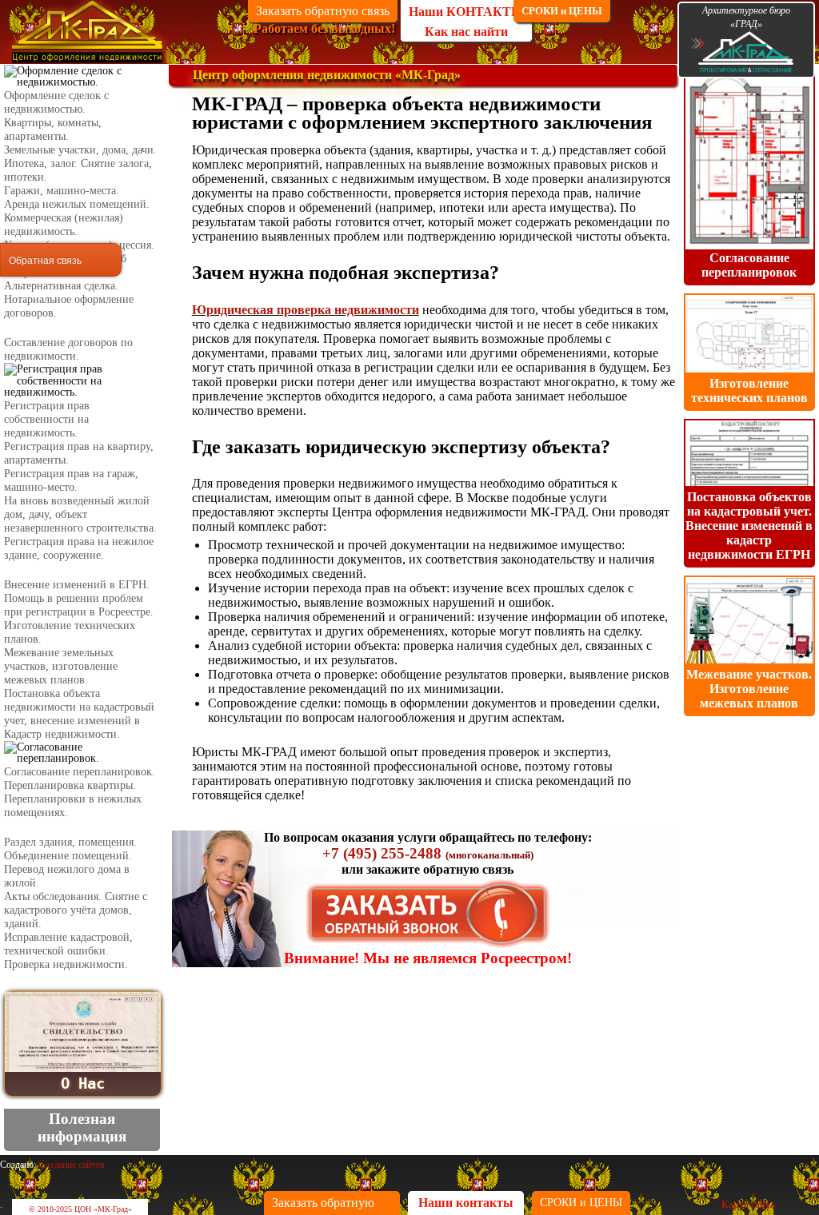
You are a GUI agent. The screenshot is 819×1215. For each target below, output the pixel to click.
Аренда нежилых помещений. (77, 203)
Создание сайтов (71, 1164)
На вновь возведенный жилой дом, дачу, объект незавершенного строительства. (80, 514)
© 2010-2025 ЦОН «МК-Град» (80, 1209)
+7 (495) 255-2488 (381, 853)
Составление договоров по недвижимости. (68, 349)
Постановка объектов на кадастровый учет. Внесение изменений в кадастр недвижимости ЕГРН (749, 525)
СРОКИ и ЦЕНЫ (561, 11)
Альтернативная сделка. (61, 285)
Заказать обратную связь (323, 11)
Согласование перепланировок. (79, 771)
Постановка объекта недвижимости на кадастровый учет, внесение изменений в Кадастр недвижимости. (79, 713)
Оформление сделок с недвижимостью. (56, 102)
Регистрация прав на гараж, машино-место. (71, 480)
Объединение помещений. (68, 855)
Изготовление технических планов (749, 390)
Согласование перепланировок (749, 265)
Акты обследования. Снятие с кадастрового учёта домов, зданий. (75, 910)
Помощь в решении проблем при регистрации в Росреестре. (79, 605)
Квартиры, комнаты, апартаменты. (53, 129)
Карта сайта (748, 1204)
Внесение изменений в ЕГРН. (77, 584)
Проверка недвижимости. (66, 964)
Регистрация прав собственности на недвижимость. (47, 419)
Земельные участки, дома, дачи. (80, 149)
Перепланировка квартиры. (70, 785)
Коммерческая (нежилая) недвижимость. (63, 224)
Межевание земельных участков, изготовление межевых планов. (61, 666)
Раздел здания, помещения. (70, 841)
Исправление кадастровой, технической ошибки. (68, 943)
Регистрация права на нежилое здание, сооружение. (79, 548)
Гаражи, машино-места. (61, 190)
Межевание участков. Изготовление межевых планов (749, 688)
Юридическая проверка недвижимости (305, 310)
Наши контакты (465, 1202)
